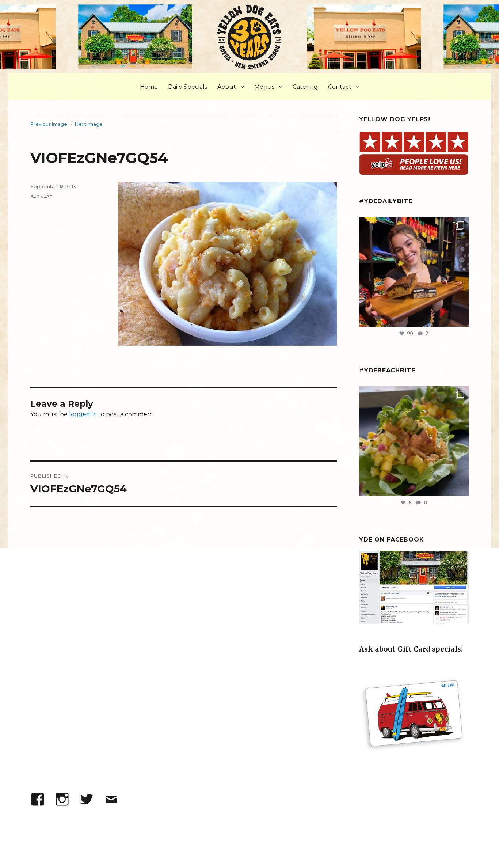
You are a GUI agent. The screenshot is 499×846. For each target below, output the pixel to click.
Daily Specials (187, 86)
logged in (83, 414)
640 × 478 (41, 197)
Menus (264, 86)
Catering (305, 86)
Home (149, 86)
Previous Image (48, 124)
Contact (339, 86)
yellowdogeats (413, 224)
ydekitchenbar (412, 393)
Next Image (89, 124)
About (226, 86)
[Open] (414, 272)
